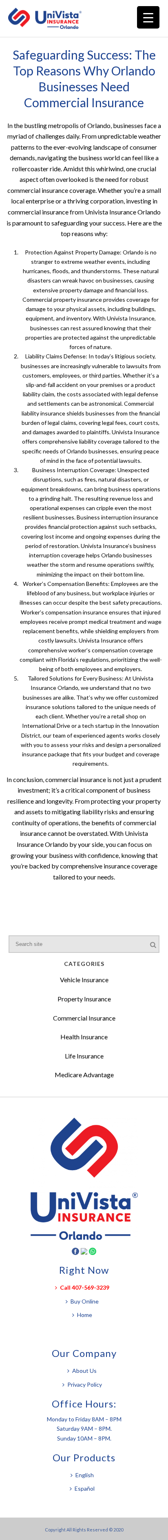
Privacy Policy (84, 1384)
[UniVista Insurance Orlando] (49, 18)
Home (84, 1314)
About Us (84, 1370)
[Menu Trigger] (148, 17)
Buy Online (85, 1301)
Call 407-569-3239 (84, 1287)
